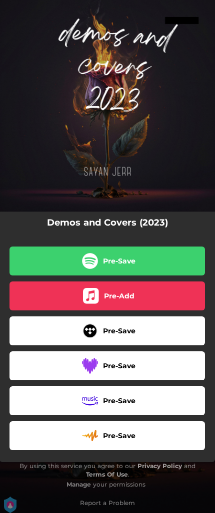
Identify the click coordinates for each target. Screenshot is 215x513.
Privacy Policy (160, 466)
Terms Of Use (107, 474)
